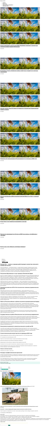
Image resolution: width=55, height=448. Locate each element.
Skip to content (2, 0)
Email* (9, 368)
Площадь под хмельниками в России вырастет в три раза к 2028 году (18, 158)
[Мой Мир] (6, 262)
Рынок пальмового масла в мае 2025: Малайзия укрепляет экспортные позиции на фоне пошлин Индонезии (19, 46)
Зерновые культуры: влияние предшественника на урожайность (17, 121)
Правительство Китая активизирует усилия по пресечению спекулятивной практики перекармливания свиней (19, 406)
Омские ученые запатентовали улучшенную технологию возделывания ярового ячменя (19, 109)
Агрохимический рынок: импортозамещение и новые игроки (16, 33)
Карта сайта (2, 414)
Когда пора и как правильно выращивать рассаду (13, 221)
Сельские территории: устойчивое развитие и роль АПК (15, 183)
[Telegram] (5, 262)
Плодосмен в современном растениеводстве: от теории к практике (18, 83)
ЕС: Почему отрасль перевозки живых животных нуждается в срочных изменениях (19, 71)
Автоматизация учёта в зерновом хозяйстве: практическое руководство (19, 171)
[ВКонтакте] (2, 262)
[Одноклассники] (3, 262)
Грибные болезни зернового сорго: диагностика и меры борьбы (17, 146)
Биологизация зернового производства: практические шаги (16, 133)
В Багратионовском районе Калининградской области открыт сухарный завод (19, 197)
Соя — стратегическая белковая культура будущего (14, 209)
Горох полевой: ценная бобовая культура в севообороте (15, 20)
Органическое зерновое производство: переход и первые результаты (18, 58)
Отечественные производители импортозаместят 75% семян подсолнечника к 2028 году (15, 386)
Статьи (3, 261)
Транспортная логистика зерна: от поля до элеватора (14, 95)
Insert (9, 425)
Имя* (9, 367)
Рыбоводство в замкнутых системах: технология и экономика (16, 7)
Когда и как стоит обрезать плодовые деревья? (12, 246)
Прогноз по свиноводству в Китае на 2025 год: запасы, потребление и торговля (18, 235)
